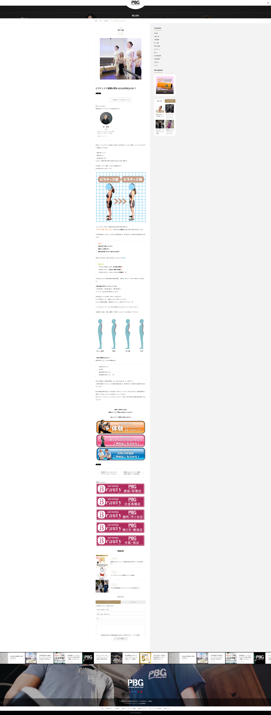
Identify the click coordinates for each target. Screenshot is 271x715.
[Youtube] (141, 692)
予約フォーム (167, 708)
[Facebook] (135, 692)
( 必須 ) (103, 609)
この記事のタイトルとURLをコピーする (121, 99)
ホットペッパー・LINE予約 (155, 708)
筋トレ (156, 52)
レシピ (156, 65)
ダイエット (157, 49)
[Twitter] (133, 692)
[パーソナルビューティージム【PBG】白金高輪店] (135, 3)
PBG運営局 (157, 59)
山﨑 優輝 (156, 39)
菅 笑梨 (120, 33)
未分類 (156, 33)
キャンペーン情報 (131, 708)
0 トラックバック (133, 602)
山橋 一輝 (156, 36)
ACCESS (117, 708)
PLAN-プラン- (109, 708)
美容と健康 (157, 46)
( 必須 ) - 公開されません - (103, 614)
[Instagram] (130, 692)
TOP (102, 708)
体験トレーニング (142, 708)
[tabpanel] (165, 85)
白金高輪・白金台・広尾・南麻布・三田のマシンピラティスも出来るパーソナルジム (117, 312)
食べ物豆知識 (157, 55)
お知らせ (156, 62)
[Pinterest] (138, 692)
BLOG (123, 708)
